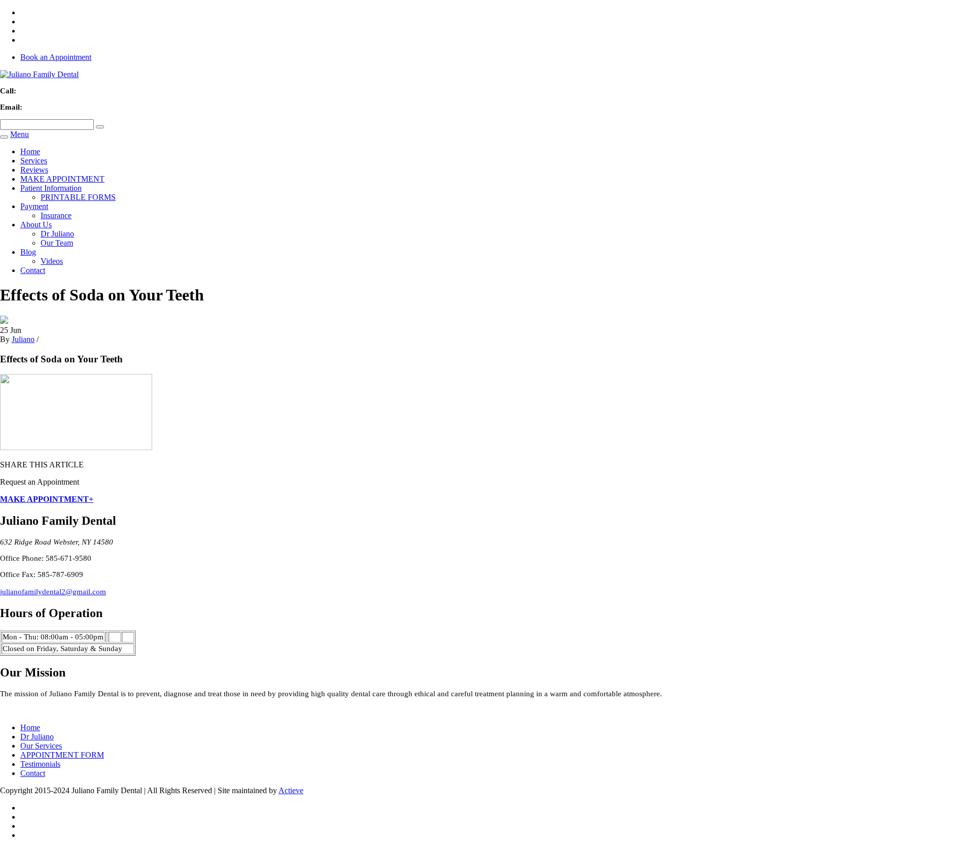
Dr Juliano (57, 233)
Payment (34, 206)
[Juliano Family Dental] (39, 74)
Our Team (57, 243)
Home (30, 151)
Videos (52, 261)
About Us (36, 224)
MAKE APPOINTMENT (62, 179)
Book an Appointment (55, 57)
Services (33, 160)
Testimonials (40, 764)
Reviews (34, 169)
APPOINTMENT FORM (62, 755)
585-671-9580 (41, 91)
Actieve (291, 790)
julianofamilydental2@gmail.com (81, 107)
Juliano (23, 339)
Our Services (41, 745)
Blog (28, 252)
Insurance (56, 215)
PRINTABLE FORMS (78, 197)
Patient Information (51, 188)
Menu (19, 134)
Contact (32, 270)
